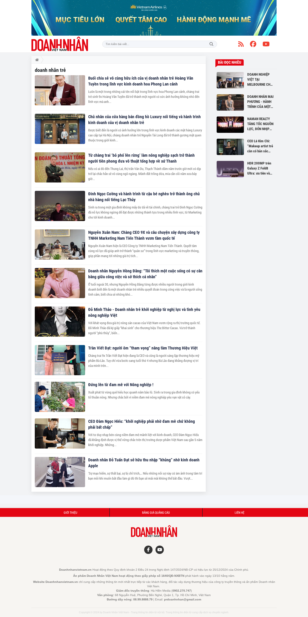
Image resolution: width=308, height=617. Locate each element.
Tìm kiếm (211, 44)
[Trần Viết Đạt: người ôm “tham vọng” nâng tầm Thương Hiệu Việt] (60, 360)
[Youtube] (266, 44)
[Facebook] (253, 44)
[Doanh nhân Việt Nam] (59, 44)
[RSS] (241, 44)
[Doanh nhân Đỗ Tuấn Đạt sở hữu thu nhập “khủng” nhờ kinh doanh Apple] (60, 472)
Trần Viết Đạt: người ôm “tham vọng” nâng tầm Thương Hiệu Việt (143, 348)
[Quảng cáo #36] (154, 18)
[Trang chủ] (36, 59)
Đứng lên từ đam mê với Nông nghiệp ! (120, 384)
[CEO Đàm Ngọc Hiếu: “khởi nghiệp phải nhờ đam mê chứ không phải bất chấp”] (60, 433)
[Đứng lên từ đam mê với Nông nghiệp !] (60, 397)
